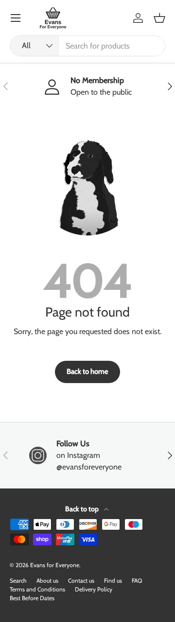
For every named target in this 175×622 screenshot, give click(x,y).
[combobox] (87, 46)
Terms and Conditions (37, 589)
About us (47, 580)
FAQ (137, 580)
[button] (159, 18)
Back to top (82, 508)
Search (18, 580)
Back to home (87, 371)
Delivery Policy (93, 589)
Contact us (81, 580)
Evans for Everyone (54, 565)
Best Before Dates (32, 598)
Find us (113, 580)
